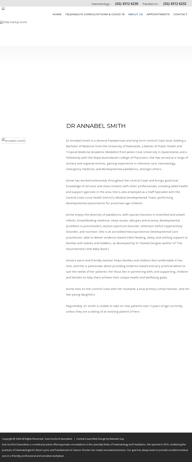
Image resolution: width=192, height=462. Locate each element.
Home (56, 14)
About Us (135, 14)
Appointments (158, 14)
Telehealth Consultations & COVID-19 (94, 14)
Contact (180, 14)
